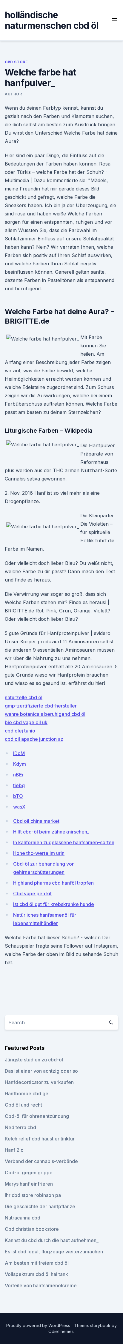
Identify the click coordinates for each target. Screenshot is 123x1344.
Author (13, 94)
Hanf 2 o (14, 1150)
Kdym (19, 764)
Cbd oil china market (36, 821)
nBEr (18, 775)
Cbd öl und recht (23, 1105)
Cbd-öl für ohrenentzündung (37, 1116)
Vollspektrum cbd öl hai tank (36, 1274)
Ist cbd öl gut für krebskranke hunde (53, 904)
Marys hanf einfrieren (29, 1184)
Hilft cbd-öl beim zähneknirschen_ (51, 832)
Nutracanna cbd (22, 1218)
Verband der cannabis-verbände (41, 1161)
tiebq (19, 785)
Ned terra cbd (20, 1127)
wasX (19, 807)
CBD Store (16, 62)
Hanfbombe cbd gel (27, 1093)
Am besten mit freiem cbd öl (37, 1263)
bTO (18, 796)
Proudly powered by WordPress (38, 1325)
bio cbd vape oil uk (26, 722)
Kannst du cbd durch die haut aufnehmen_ (52, 1240)
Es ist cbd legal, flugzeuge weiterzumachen (54, 1252)
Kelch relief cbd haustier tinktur (40, 1139)
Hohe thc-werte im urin (38, 853)
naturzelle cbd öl (23, 697)
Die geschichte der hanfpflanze (40, 1206)
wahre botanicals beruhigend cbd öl (45, 714)
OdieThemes (61, 1331)
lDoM (19, 753)
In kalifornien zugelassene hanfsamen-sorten (63, 842)
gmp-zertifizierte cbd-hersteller (41, 706)
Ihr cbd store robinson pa (33, 1195)
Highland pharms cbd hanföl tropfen (53, 883)
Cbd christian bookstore (32, 1229)
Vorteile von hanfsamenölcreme (41, 1285)
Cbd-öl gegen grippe (29, 1173)
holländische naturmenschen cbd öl (51, 20)
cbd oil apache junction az (34, 739)
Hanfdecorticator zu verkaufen (39, 1082)
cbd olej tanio (20, 731)
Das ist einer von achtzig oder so (41, 1071)
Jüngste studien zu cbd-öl (34, 1060)
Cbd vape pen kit (32, 893)
